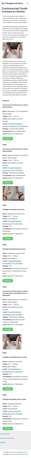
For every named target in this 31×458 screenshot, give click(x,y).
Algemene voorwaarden (7, 438)
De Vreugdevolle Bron (12, 3)
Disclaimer (3, 442)
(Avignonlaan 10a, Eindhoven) (18, 126)
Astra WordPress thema (21, 454)
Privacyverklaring (5, 434)
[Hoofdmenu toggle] (27, 3)
